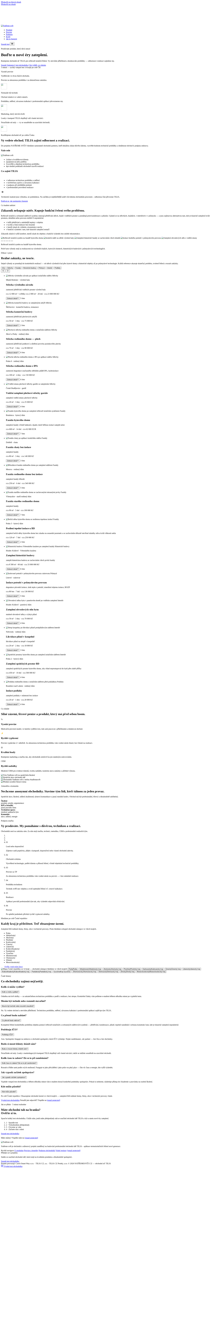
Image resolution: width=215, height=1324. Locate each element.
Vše (3, 268)
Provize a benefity (31, 1150)
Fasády (18, 268)
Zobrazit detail (12, 298)
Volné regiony (61, 1150)
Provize (9, 32)
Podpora (9, 34)
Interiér (49, 268)
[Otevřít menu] (12, 44)
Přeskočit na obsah (8, 4)
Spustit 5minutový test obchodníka (14, 65)
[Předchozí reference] (3, 271)
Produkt (9, 30)
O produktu (19, 1150)
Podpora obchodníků (47, 1150)
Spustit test (5, 44)
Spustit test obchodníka (10, 1134)
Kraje (8, 37)
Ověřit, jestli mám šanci (13, 967)
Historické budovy (29, 268)
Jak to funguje (11, 39)
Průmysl (42, 268)
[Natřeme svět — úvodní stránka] (7, 26)
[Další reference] (8, 271)
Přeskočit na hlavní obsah (11, 2)
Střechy (10, 268)
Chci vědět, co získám (37, 65)
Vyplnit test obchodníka (10, 1100)
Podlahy (57, 268)
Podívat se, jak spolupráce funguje (14, 201)
